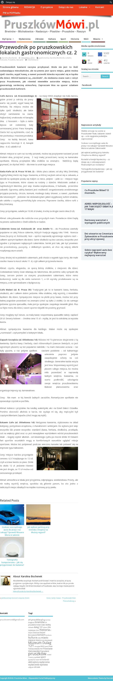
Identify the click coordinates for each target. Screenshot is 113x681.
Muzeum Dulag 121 (39, 644)
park (46, 646)
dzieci (45, 627)
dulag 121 (38, 627)
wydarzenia (44, 662)
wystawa (44, 664)
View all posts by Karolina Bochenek (28, 591)
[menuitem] (2, 2)
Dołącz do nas (66, 7)
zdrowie (37, 667)
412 (105, 60)
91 (89, 60)
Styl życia (6, 38)
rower (49, 654)
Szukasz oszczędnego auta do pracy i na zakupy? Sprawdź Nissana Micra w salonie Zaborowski (12, 532)
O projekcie (47, 7)
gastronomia (44, 58)
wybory (35, 662)
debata (30, 627)
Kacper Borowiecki (36, 633)
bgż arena (46, 620)
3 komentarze (33, 60)
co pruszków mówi (37, 623)
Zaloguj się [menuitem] (10, 2)
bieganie (31, 622)
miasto (44, 637)
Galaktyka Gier (33, 630)
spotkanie (31, 660)
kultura (32, 637)
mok (43, 640)
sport (43, 657)
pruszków (37, 653)
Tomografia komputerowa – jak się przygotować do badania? (12, 562)
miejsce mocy (34, 640)
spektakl (37, 657)
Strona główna (10, 7)
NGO (86, 38)
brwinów (40, 622)
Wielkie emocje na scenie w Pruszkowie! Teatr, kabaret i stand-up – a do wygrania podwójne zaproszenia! (96, 135)
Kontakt (99, 7)
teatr (37, 660)
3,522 (106, 53)
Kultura (52, 38)
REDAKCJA (29, 7)
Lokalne (83, 7)
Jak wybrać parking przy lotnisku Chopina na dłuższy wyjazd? (38, 530)
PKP (41, 649)
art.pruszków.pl (35, 619)
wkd (30, 662)
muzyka (37, 646)
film (49, 627)
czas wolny (46, 624)
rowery (31, 657)
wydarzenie (33, 664)
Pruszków (11, 60)
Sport (63, 38)
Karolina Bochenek (9, 58)
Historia (75, 38)
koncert (41, 634)
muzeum (48, 640)
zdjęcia (30, 667)
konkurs (48, 635)
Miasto (96, 38)
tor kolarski (44, 659)
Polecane (3, 60)
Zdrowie (39, 38)
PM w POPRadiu (11, 12)
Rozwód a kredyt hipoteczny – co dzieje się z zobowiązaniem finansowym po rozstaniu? (95, 162)
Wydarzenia (24, 38)
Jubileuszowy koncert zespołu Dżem (15, 598)
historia (45, 630)
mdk (39, 638)
